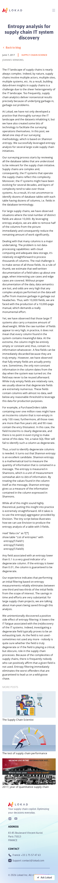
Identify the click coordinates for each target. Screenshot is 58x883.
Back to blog (13, 47)
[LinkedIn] (10, 818)
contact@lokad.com (33, 860)
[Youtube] (15, 818)
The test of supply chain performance (24, 753)
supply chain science (34, 54)
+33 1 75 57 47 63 (31, 855)
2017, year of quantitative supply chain (25, 787)
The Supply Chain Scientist (18, 719)
